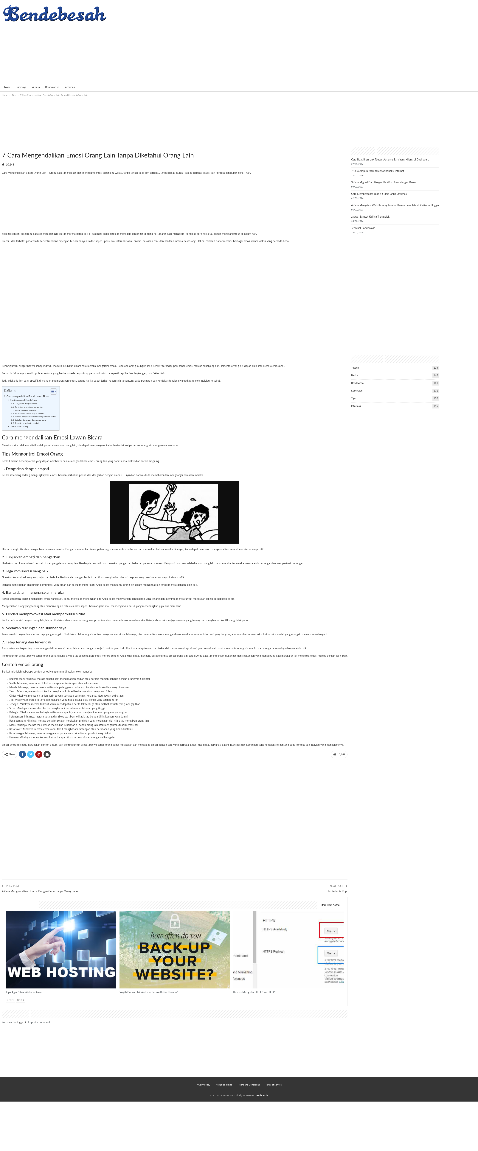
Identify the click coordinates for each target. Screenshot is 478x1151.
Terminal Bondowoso (363, 228)
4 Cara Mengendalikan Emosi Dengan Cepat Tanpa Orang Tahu (40, 891)
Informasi (69, 87)
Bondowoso (52, 87)
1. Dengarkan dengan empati (25, 404)
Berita (354, 375)
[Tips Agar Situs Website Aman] (61, 950)
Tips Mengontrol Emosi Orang (23, 400)
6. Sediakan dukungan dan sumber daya (29, 420)
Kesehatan (356, 391)
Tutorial (355, 368)
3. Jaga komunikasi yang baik (25, 410)
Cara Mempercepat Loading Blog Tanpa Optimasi (379, 194)
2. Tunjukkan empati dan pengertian (28, 407)
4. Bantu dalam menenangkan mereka (28, 413)
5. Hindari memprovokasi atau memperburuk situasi (34, 417)
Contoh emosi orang (19, 427)
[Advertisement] (239, 51)
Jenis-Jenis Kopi (337, 891)
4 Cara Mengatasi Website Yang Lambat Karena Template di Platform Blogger (395, 205)
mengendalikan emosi (82, 461)
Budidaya (21, 87)
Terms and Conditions (249, 1085)
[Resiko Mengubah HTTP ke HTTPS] (288, 950)
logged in (22, 1022)
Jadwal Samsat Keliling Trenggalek (370, 217)
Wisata (36, 87)
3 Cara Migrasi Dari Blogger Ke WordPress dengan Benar (383, 182)
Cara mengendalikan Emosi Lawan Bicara (28, 396)
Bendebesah (262, 1095)
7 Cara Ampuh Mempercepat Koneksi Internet (377, 171)
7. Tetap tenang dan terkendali (25, 423)
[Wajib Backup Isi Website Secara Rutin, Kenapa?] (175, 950)
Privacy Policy (203, 1085)
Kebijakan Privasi (224, 1085)
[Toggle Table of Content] (51, 391)
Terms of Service (274, 1085)
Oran (52, 173)
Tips (3, 147)
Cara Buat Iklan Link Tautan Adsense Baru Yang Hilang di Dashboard (390, 159)
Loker (7, 87)
